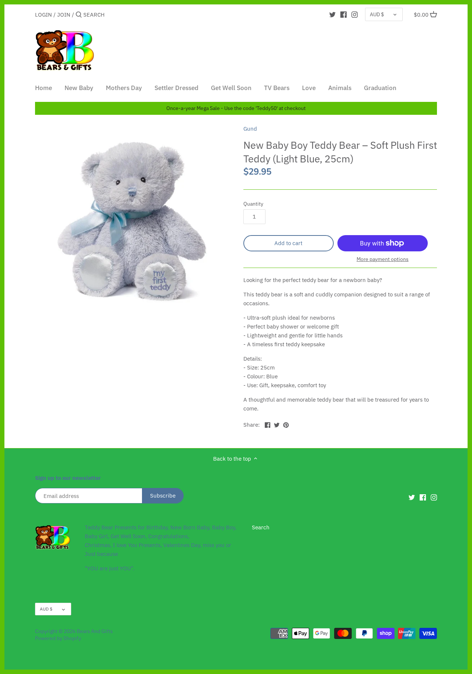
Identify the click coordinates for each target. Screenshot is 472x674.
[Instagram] (354, 14)
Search (261, 527)
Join (63, 14)
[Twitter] (332, 14)
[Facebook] (343, 14)
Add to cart (288, 243)
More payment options (383, 259)
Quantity (253, 204)
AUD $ (377, 14)
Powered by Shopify (58, 638)
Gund (250, 128)
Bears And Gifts (95, 631)
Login (43, 14)
